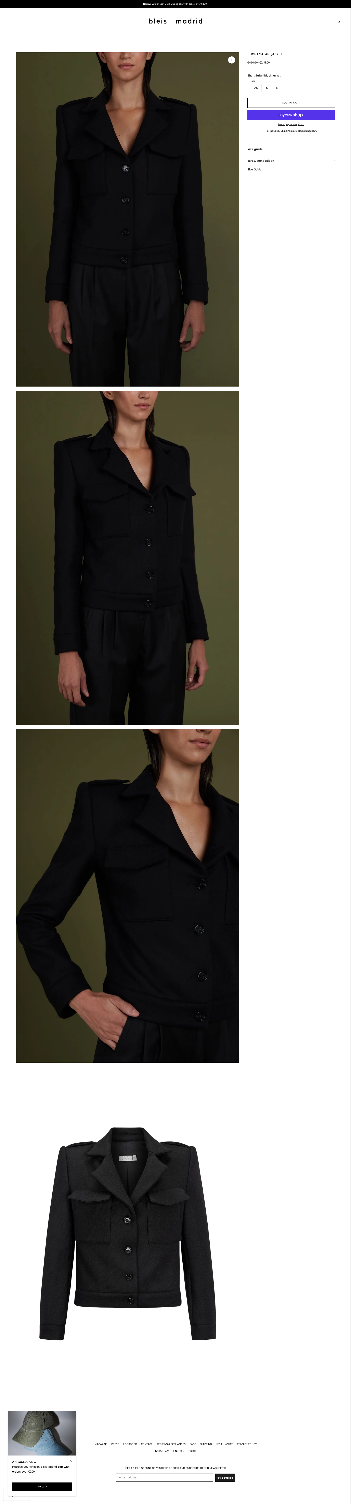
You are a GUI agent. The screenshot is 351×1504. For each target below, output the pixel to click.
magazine (100, 1444)
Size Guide (254, 169)
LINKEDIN (178, 1450)
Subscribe (225, 1477)
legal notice (224, 1444)
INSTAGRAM (162, 1450)
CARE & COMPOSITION (260, 160)
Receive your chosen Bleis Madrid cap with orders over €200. (175, 4)
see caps (42, 1486)
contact (146, 1444)
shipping (206, 1444)
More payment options (291, 124)
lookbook (130, 1444)
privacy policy (247, 1444)
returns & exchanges (171, 1444)
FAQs (193, 1444)
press (115, 1444)
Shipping (285, 130)
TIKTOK (192, 1450)
